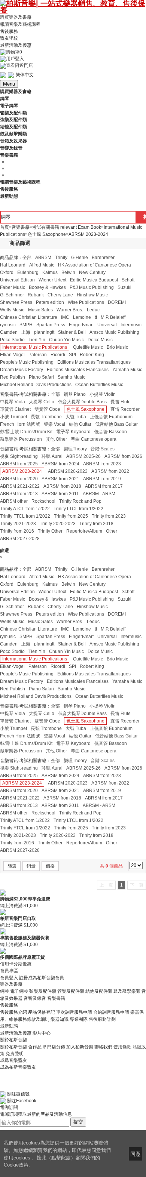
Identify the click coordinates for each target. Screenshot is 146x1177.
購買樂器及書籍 (15, 17)
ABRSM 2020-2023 (68, 471)
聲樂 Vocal (54, 424)
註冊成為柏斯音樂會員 (41, 977)
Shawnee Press (16, 302)
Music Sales (40, 309)
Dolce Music (100, 339)
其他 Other (56, 439)
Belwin (68, 272)
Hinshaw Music (92, 295)
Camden (9, 332)
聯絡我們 (103, 1046)
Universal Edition (17, 280)
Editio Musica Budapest (94, 280)
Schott (128, 280)
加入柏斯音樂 (79, 1046)
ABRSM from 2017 (104, 486)
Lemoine (82, 317)
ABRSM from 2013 (19, 493)
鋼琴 (4, 991)
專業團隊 (79, 1019)
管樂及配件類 (70, 991)
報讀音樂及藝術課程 (20, 24)
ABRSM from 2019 (102, 478)
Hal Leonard (12, 265)
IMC (65, 317)
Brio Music (117, 347)
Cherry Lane (60, 295)
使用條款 (122, 1046)
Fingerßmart (81, 324)
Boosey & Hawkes (47, 287)
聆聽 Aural (52, 456)
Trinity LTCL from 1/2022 (78, 508)
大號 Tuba (76, 416)
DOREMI (117, 302)
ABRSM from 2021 (60, 478)
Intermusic (131, 324)
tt (96, 317)
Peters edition (50, 302)
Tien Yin (36, 339)
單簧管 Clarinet (15, 409)
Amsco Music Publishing (114, 332)
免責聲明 (15, 1053)
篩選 (11, 866)
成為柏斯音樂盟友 (18, 1067)
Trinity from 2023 (109, 516)
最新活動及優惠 (15, 45)
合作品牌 (37, 1046)
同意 (135, 1154)
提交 (78, 1122)
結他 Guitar (80, 424)
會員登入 (9, 977)
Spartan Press (50, 324)
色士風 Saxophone (85, 409)
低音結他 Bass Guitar (116, 424)
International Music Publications (34, 347)
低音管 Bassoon (110, 431)
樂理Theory (75, 449)
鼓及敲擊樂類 (126, 991)
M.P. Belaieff (113, 317)
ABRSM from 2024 (60, 463)
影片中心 (42, 1033)
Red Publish (12, 377)
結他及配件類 (98, 991)
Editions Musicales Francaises (78, 369)
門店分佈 (56, 1046)
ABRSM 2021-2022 (20, 486)
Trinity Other (50, 531)
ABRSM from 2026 (123, 456)
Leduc (93, 309)
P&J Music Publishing (92, 287)
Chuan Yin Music (66, 339)
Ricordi (58, 354)
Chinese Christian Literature (28, 317)
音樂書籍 (56, 998)
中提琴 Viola (12, 401)
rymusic (8, 324)
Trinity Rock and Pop (80, 501)
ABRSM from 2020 (19, 478)
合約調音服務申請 (111, 1012)
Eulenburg (28, 272)
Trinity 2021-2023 (18, 523)
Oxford (6, 272)
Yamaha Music (127, 369)
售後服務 (9, 31)
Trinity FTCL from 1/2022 (25, 516)
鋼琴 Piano (75, 394)
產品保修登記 (41, 1012)
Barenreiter (103, 257)
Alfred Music (41, 265)
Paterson (37, 354)
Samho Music (71, 377)
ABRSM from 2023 (102, 463)
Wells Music (12, 309)
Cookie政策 (16, 1165)
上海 (25, 332)
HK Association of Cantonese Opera (94, 265)
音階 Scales (103, 449)
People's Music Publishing (27, 362)
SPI (72, 354)
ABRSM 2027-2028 (20, 538)
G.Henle (79, 257)
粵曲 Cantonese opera (93, 439)
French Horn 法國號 (20, 424)
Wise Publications (86, 302)
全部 (26, 257)
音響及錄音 (35, 998)
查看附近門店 (19, 65)
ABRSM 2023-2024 (22, 471)
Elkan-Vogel (12, 354)
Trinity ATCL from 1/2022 (25, 508)
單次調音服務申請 (74, 1012)
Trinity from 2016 (17, 531)
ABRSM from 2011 (60, 493)
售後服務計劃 (102, 1019)
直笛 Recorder (125, 409)
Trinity (61, 257)
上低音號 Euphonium (111, 416)
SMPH (26, 324)
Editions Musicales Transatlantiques (94, 362)
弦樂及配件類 (42, 991)
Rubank (36, 295)
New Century (92, 272)
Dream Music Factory (21, 369)
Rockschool (43, 501)
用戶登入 (15, 58)
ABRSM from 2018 (62, 486)
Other (111, 531)
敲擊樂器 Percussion (21, 439)
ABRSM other (14, 501)
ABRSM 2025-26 (83, 456)
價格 (50, 866)
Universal (107, 324)
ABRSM (43, 257)
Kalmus (50, 272)
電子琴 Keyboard (73, 431)
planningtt (44, 332)
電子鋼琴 (19, 991)
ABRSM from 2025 (19, 463)
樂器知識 (60, 1019)
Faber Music (12, 287)
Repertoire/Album (84, 531)
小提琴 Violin (102, 394)
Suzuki (124, 287)
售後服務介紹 (13, 1012)
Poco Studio (12, 339)
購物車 (14, 52)
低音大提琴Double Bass (82, 401)
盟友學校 (9, 38)
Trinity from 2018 (96, 523)
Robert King (92, 354)
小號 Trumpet (13, 416)
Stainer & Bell (72, 332)
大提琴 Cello (41, 401)
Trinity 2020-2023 (58, 523)
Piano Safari (41, 377)
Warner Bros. (70, 309)
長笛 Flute (120, 401)
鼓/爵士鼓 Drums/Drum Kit (26, 431)
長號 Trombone (46, 416)
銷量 (31, 866)
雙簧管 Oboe (47, 409)
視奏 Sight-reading (19, 456)
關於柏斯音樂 (13, 1046)
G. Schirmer (12, 295)
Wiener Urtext (52, 280)
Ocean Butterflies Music (99, 384)
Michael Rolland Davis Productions (36, 384)
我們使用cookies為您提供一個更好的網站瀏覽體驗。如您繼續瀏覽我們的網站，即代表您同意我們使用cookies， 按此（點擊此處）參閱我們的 (57, 1150)
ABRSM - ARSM (99, 493)
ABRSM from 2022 (110, 471)
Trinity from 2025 (71, 516)
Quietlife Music (88, 347)
